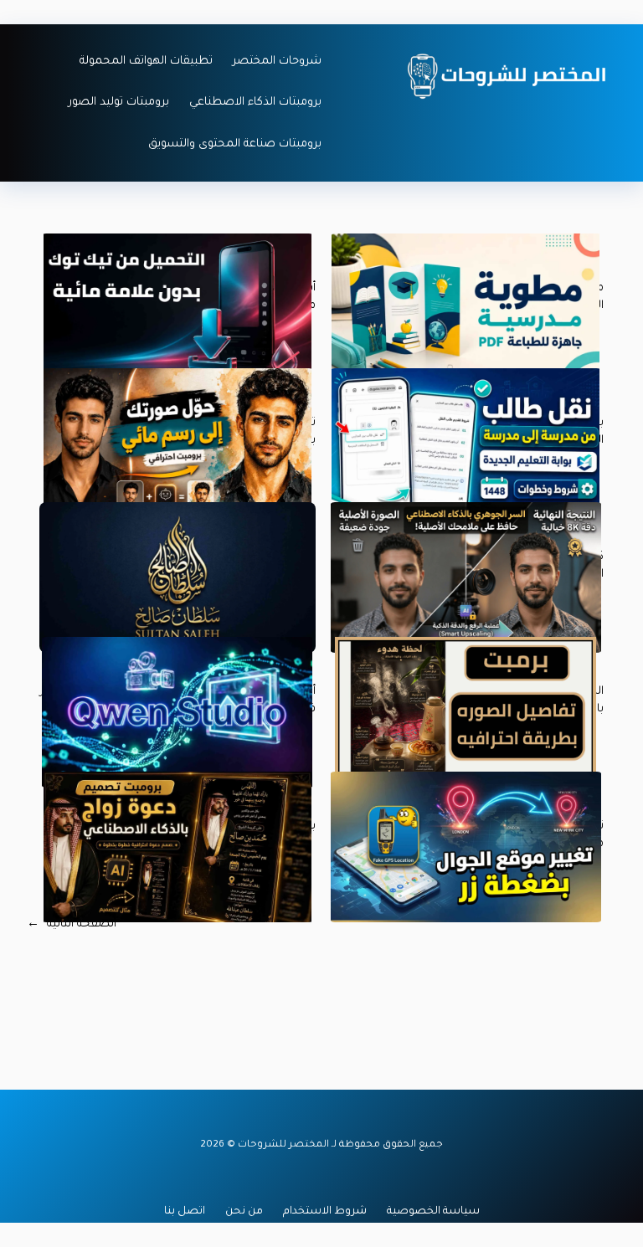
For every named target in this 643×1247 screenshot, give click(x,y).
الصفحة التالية (71, 924)
